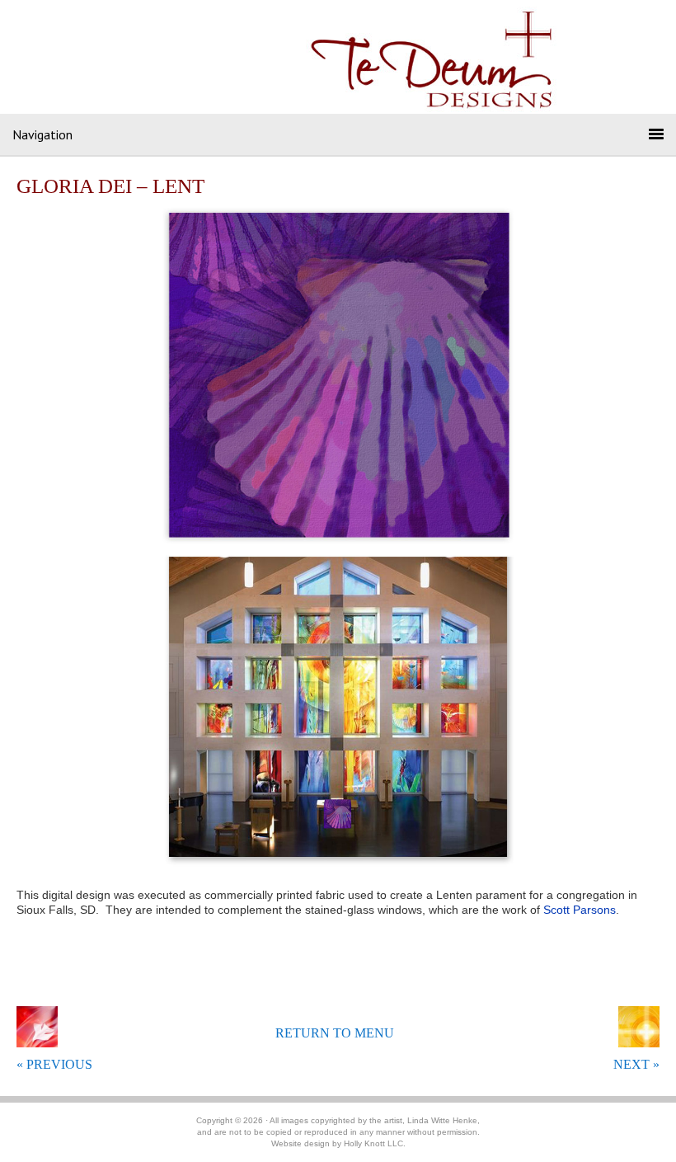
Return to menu (334, 1033)
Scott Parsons (579, 909)
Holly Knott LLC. (375, 1143)
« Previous (54, 1064)
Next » (636, 1064)
